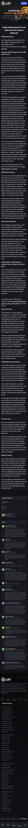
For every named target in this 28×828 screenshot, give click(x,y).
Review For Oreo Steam (10, 636)
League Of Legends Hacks (8, 763)
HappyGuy (8, 515)
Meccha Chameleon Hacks (8, 769)
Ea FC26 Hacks (5, 745)
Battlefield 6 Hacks (6, 719)
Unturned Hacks (6, 804)
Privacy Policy (2, 699)
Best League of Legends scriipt (12, 602)
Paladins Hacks (5, 780)
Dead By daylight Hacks (7, 735)
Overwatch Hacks (6, 778)
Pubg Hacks (4, 784)
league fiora (7, 627)
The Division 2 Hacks (7, 800)
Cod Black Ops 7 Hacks (7, 723)
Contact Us (21, 699)
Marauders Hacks (6, 767)
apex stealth (8, 568)
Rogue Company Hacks (7, 788)
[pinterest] (7, 696)
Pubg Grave (7, 539)
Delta (6, 582)
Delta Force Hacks (6, 739)
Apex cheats (16, 303)
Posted (14, 527)
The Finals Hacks (6, 802)
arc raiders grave (9, 562)
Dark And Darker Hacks (7, 729)
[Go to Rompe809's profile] (3, 583)
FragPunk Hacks (5, 749)
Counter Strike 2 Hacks (7, 727)
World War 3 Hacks (6, 810)
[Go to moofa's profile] (3, 637)
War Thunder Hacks (6, 808)
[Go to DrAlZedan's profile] (3, 663)
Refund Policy (8, 699)
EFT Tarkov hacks (6, 741)
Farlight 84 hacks (6, 743)
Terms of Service (15, 699)
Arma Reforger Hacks (7, 713)
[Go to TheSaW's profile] (3, 590)
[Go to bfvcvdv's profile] (3, 540)
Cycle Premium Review (10, 648)
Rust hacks (4, 793)
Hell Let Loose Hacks (7, 755)
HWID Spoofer (5, 760)
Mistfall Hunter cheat (10, 525)
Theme (2, 818)
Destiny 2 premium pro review (12, 662)
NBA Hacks (4, 775)
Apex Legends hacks (7, 706)
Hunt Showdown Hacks (7, 758)
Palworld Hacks (5, 782)
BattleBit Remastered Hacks (8, 717)
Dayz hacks (4, 731)
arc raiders (7, 551)
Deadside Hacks (5, 737)
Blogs (25, 699)
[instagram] (4, 696)
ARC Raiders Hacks (6, 708)
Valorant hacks (5, 806)
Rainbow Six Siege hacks (7, 786)
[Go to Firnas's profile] (3, 552)
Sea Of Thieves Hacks (7, 795)
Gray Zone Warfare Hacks (8, 751)
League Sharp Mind (9, 616)
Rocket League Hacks (7, 791)
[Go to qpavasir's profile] (3, 526)
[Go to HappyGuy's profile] (3, 515)
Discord (24, 3)
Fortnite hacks (5, 747)
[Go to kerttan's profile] (3, 628)
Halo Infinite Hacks (6, 753)
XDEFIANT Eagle (8, 589)
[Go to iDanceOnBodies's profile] (3, 649)
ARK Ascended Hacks (7, 715)
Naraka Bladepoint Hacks (8, 773)
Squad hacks (5, 798)
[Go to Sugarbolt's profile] (3, 603)
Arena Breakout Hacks (7, 710)
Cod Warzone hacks (6, 721)
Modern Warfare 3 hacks (7, 771)
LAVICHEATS (23, 818)
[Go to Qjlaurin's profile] (3, 569)
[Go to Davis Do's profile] (3, 617)
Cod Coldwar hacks (6, 725)
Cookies (13, 818)
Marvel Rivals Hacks (6, 765)
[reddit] (1, 696)
